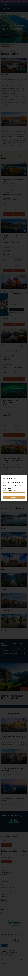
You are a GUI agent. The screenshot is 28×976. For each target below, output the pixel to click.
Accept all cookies (14, 497)
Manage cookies (13, 494)
